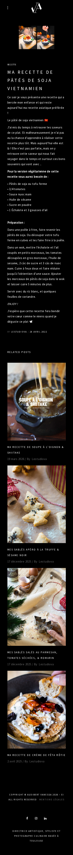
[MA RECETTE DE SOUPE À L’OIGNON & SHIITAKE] (36, 402)
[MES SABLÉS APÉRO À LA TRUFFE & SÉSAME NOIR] (36, 504)
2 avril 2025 (14, 761)
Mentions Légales (51, 799)
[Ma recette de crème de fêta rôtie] (36, 710)
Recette (11, 64)
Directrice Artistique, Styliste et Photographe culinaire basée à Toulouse (36, 836)
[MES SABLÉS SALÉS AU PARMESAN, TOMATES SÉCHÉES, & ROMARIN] (36, 607)
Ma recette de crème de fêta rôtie (36, 755)
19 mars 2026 (15, 459)
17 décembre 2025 (19, 561)
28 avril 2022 (38, 331)
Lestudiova (19, 331)
